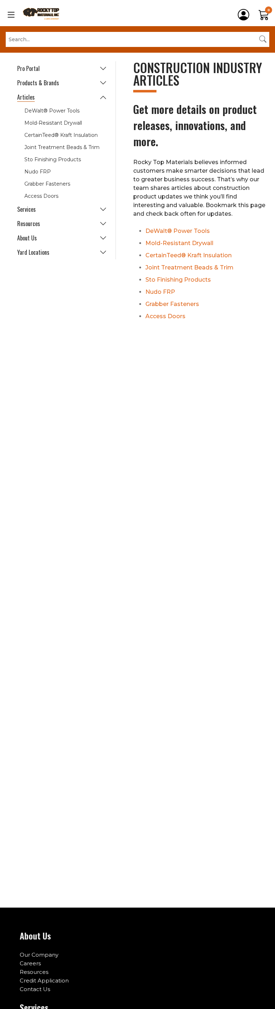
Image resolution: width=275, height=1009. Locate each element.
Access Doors (41, 196)
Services (26, 209)
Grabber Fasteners (47, 184)
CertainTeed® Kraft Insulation (61, 135)
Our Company (39, 954)
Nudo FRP (37, 171)
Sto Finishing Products (52, 159)
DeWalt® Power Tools (51, 110)
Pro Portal (28, 68)
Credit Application (44, 980)
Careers (30, 963)
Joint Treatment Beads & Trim (62, 147)
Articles (26, 97)
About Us (27, 238)
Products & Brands (38, 82)
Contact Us (35, 989)
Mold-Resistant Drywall (53, 123)
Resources (28, 223)
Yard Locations (33, 252)
